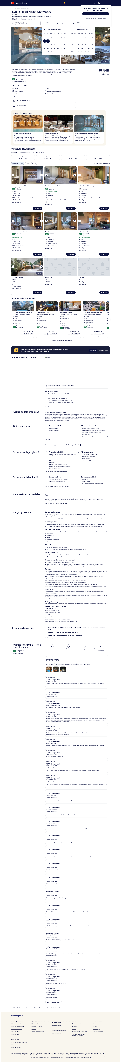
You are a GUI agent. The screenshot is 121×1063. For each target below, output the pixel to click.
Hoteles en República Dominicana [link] (19, 1042)
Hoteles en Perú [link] (15, 1034)
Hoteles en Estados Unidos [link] (17, 1026)
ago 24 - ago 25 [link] (23, 158)
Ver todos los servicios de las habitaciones (57, 486)
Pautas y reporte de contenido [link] (79, 1031)
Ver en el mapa (50, 387)
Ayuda (86, 3)
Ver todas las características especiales (56, 503)
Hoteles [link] (14, 1007)
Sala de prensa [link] (55, 1027)
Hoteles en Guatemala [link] (16, 1029)
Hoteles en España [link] (15, 1039)
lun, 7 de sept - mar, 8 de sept (54, 24)
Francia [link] (18, 1007)
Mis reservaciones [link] (36, 1023)
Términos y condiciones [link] (78, 1023)
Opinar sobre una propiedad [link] (38, 1031)
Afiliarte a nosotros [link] (56, 1025)
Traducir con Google (51, 768)
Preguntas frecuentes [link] (37, 1026)
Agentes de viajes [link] (56, 1033)
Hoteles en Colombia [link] (16, 1023)
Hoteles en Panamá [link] (15, 1047)
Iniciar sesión (106, 3)
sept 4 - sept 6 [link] (98, 158)
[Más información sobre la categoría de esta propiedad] (19, 14)
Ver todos (15, 96)
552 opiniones (17, 653)
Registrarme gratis (103, 350)
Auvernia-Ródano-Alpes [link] (27, 1007)
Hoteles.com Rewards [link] (98, 1031)
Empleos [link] (95, 1026)
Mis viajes (93, 3)
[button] (48, 37)
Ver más (47, 407)
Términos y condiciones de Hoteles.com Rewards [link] (78, 1035)
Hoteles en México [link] (15, 1031)
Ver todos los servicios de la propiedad (56, 471)
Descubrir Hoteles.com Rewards (96, 18)
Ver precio (37, 208)
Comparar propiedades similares (62, 340)
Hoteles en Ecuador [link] (15, 1037)
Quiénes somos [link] (96, 1023)
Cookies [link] (74, 1029)
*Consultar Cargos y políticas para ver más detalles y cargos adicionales (62, 445)
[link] (95, 24)
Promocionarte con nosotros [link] (59, 1030)
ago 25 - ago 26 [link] (48, 158)
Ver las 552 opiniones (18, 81)
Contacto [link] (34, 1029)
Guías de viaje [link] (96, 1029)
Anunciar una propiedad (75, 3)
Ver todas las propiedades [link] (22, 8)
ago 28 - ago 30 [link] (73, 158)
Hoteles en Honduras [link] (16, 1044)
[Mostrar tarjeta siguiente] (109, 319)
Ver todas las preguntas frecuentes (55, 638)
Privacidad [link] (74, 1026)
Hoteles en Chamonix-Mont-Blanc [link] (41, 1007)
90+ (106, 61)
